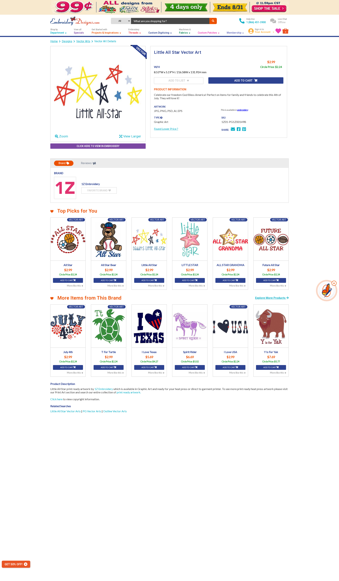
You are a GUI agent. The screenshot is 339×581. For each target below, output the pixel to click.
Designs (67, 41)
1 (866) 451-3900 (256, 22)
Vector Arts (83, 41)
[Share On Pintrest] (244, 129)
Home (54, 41)
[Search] (213, 21)
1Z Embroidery (103, 389)
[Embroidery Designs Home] (75, 20)
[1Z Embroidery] (65, 188)
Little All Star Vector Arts (65, 411)
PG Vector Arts (92, 411)
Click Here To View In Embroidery (98, 146)
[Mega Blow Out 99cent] (169, 7)
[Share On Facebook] (238, 129)
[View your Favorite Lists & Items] (278, 31)
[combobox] (170, 21)
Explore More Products (270, 298)
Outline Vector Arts (115, 411)
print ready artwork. (129, 392)
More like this (74, 285)
